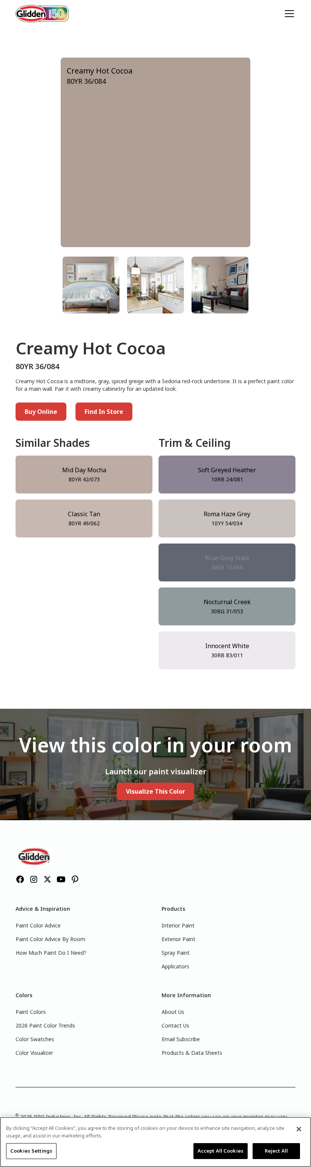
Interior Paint (178, 925)
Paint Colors (31, 1011)
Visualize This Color (155, 791)
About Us (173, 1011)
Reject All (276, 1150)
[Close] (299, 1129)
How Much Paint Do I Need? (51, 952)
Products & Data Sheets (192, 1052)
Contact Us (175, 1025)
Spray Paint (176, 952)
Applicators (175, 966)
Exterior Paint (178, 939)
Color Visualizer (34, 1052)
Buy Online (41, 411)
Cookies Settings (31, 1150)
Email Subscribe (181, 1039)
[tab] (91, 285)
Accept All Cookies (220, 1150)
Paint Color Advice (38, 925)
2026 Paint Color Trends (45, 1025)
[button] (287, 14)
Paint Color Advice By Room (50, 939)
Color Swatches (35, 1039)
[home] (42, 13)
